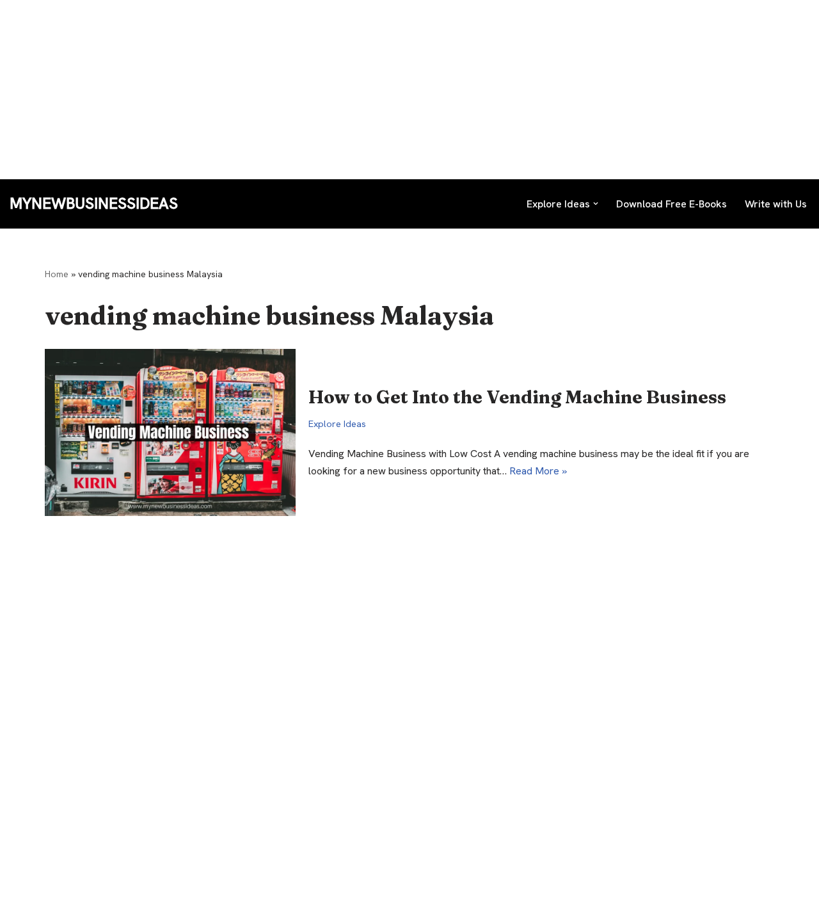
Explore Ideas (337, 424)
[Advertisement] (384, 89)
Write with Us (776, 204)
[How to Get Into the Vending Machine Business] (170, 432)
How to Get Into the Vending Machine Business (517, 397)
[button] (595, 203)
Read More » (538, 471)
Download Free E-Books (671, 204)
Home (56, 274)
